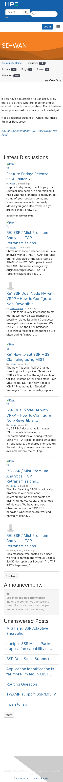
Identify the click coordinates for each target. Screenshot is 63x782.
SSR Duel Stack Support (27, 659)
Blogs (26, 69)
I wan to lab (16, 704)
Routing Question (21, 684)
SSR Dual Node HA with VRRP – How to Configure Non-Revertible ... (28, 415)
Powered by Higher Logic (31, 778)
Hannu (13, 247)
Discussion (35, 63)
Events (42, 69)
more (9, 714)
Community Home (12, 63)
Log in (47, 26)
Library (8, 69)
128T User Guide (40, 131)
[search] (26, 12)
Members (10, 75)
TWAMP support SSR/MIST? (31, 694)
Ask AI (5, 131)
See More (11, 576)
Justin (12, 183)
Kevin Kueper (16, 308)
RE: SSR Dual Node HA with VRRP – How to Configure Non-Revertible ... (30, 298)
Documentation (19, 131)
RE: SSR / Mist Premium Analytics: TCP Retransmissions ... (27, 237)
